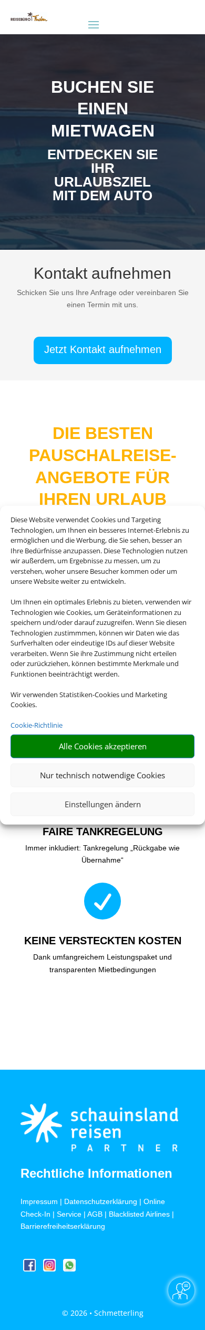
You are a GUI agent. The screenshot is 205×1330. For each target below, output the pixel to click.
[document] (102, 178)
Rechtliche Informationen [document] (96, 1173)
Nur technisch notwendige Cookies (102, 775)
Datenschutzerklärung (100, 1201)
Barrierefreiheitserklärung (62, 1226)
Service (69, 1214)
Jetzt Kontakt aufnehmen (102, 349)
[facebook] (30, 1269)
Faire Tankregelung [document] (103, 831)
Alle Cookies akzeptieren (103, 746)
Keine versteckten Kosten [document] (102, 940)
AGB (94, 1214)
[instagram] (50, 1269)
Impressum (39, 1201)
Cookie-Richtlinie (37, 725)
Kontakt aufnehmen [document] (102, 274)
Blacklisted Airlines (139, 1214)
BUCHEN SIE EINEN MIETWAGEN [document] (103, 108)
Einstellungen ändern (103, 804)
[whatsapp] (69, 1269)
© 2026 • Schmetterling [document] (103, 1313)
